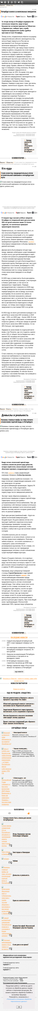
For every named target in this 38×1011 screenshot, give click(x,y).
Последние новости (19, 637)
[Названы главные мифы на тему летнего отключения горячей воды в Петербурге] (6, 875)
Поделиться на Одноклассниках (8, 2)
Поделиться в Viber (15, 2)
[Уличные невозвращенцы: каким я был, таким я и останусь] (6, 944)
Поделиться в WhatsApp (12, 2)
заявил (24, 575)
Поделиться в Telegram (18, 2)
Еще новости (19, 672)
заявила (11, 473)
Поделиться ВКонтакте (1, 2)
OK (19, 1007)
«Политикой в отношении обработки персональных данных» (19, 1000)
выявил (31, 242)
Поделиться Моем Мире (5, 2)
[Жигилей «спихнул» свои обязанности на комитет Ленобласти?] (6, 738)
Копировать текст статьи (22, 2)
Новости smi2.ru (19, 689)
